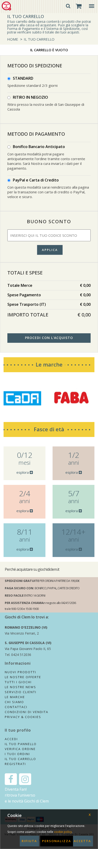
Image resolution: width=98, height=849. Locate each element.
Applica (50, 250)
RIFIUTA (29, 841)
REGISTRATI (15, 764)
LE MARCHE (15, 697)
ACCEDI (11, 739)
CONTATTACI (16, 707)
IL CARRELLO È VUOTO (49, 49)
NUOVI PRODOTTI (20, 672)
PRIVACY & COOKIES (23, 717)
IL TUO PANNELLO (21, 744)
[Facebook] (11, 779)
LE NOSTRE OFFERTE (23, 677)
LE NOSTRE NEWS (20, 687)
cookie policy (63, 832)
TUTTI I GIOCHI (18, 682)
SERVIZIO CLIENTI (20, 692)
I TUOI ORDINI (17, 754)
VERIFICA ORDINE (20, 749)
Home (12, 39)
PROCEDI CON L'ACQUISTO (49, 337)
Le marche (49, 364)
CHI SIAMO (14, 702)
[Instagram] (25, 779)
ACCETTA (82, 841)
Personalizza (56, 841)
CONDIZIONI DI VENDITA (26, 712)
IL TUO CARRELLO (39, 39)
